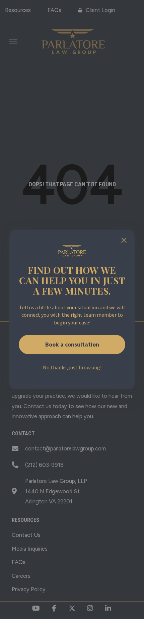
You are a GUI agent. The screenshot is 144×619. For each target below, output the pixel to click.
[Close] (124, 240)
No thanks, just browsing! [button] (72, 367)
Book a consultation (72, 344)
